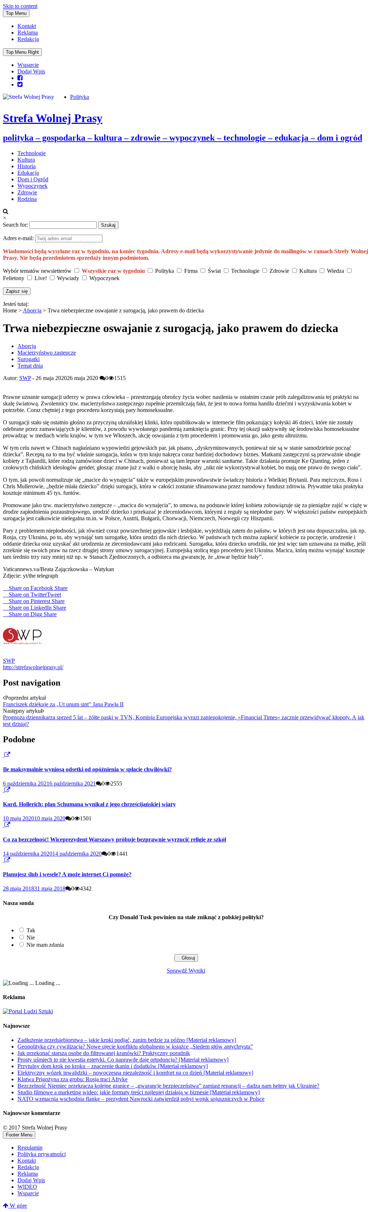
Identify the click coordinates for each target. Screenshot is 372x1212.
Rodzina (27, 199)
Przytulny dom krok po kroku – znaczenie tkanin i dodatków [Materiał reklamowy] (112, 1066)
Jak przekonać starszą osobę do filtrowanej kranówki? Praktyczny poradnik (103, 1053)
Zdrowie (27, 192)
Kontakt (26, 26)
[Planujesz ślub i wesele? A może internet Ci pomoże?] (3, 860)
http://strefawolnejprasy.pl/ (33, 667)
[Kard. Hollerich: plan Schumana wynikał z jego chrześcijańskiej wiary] (3, 790)
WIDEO (27, 1187)
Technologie (31, 153)
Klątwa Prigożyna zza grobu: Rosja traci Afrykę (72, 1079)
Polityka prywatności (41, 1154)
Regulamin (30, 1147)
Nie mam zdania (45, 945)
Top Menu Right (22, 52)
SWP (25, 378)
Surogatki (28, 359)
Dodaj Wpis (31, 71)
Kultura (26, 160)
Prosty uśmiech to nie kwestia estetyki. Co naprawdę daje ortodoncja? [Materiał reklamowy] (123, 1060)
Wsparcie (28, 65)
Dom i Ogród (32, 179)
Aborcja (32, 310)
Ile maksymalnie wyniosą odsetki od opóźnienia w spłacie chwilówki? (87, 769)
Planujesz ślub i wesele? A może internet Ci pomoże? (67, 874)
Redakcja (28, 39)
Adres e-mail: (19, 238)
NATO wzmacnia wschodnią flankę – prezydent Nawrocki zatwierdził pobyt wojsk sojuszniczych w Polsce (140, 1099)
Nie (31, 937)
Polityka (79, 97)
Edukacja (28, 173)
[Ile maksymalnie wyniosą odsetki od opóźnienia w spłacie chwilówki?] (3, 755)
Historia (26, 166)
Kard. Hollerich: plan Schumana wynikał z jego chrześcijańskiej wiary (89, 804)
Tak (31, 930)
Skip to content (20, 6)
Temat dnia (30, 366)
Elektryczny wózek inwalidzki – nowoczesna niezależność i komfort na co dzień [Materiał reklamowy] (135, 1073)
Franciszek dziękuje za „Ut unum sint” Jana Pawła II (63, 704)
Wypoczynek (32, 186)
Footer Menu (19, 1135)
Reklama (27, 32)
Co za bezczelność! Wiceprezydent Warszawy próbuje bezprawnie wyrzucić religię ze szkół (114, 839)
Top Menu (16, 13)
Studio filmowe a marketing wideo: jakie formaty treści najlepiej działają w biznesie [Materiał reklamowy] (138, 1092)
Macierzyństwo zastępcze (46, 353)
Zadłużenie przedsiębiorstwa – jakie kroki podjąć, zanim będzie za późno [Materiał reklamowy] (126, 1040)
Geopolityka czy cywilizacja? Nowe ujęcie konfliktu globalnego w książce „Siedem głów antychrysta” (135, 1046)
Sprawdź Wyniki (186, 970)
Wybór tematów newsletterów (37, 271)
